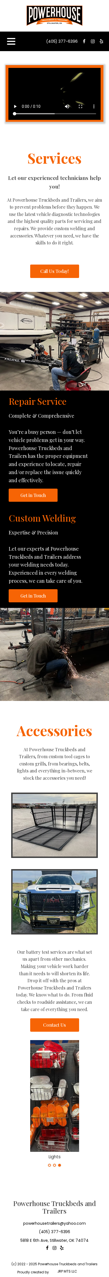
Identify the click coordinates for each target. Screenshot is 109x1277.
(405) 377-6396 (62, 41)
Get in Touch (33, 495)
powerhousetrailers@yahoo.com (54, 1223)
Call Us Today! (54, 271)
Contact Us (54, 1025)
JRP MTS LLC (67, 1271)
